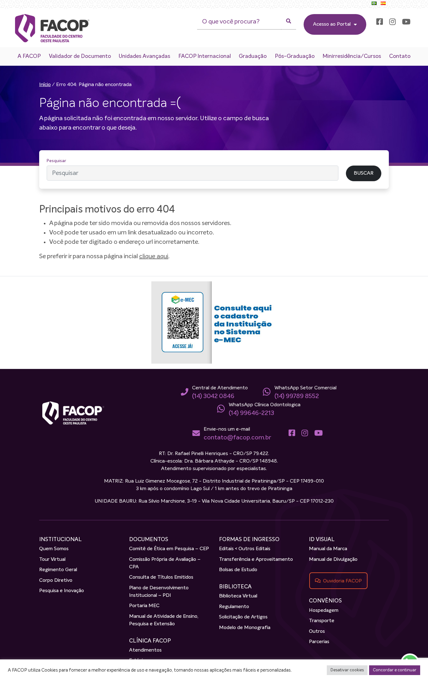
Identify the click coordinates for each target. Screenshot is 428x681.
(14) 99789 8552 (296, 396)
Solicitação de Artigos (243, 617)
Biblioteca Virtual (238, 596)
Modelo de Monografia (244, 627)
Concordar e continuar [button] (394, 670)
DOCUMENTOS (148, 539)
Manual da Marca (328, 548)
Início (45, 84)
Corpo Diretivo (55, 580)
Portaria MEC (144, 605)
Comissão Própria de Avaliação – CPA (165, 563)
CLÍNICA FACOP (150, 641)
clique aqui (153, 256)
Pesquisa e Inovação (61, 590)
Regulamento (234, 606)
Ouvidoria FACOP (342, 580)
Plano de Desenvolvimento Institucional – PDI (159, 592)
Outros (317, 631)
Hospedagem (323, 610)
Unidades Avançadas (144, 56)
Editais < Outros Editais (244, 548)
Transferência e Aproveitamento (256, 559)
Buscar (353, 161)
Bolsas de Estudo (238, 569)
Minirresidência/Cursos (351, 56)
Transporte (321, 620)
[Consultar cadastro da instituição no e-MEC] (214, 322)
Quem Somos (54, 548)
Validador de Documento (80, 56)
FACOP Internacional (204, 56)
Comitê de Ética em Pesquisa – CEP (169, 548)
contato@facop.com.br (237, 437)
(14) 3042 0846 (213, 396)
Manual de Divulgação (333, 559)
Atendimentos (145, 650)
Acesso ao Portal (332, 24)
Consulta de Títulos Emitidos (161, 577)
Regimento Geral (58, 569)
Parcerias (319, 641)
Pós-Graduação (295, 56)
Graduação (253, 56)
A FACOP (29, 56)
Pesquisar (56, 161)
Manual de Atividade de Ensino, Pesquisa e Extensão (163, 620)
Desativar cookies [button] (347, 670)
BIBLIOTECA (235, 587)
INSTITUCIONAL (60, 539)
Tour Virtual (52, 559)
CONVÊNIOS (325, 601)
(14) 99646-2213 (251, 413)
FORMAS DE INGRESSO (249, 539)
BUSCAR (363, 173)
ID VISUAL (322, 539)
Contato (399, 56)
